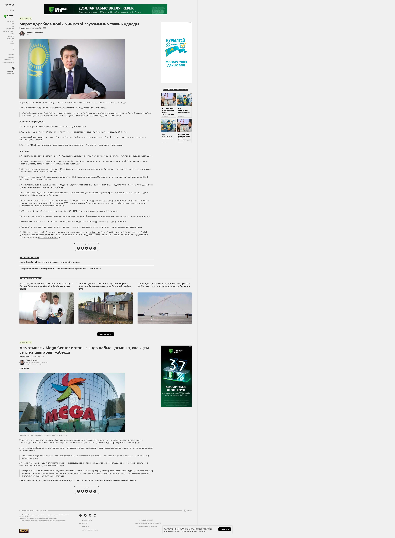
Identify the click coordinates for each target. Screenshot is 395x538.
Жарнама (11, 57)
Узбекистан (10, 73)
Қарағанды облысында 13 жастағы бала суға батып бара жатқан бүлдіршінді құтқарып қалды (46, 286)
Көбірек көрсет (105, 334)
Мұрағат (85, 523)
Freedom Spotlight (8, 62)
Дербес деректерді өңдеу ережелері (150, 523)
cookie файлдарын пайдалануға (187, 531)
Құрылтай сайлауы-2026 (90, 530)
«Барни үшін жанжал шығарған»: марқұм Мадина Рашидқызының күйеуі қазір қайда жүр (104, 286)
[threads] (90, 515)
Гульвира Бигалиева (34, 32)
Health (12, 41)
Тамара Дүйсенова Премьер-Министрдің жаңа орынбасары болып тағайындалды (60, 268)
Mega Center (24, 368)
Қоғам (12, 34)
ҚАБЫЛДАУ (224, 529)
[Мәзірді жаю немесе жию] (13, 49)
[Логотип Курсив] (9, 5)
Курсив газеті (10, 29)
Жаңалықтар (9, 21)
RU (7, 10)
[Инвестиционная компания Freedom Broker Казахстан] (8, 16)
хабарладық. (136, 227)
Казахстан (10, 71)
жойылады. (94, 232)
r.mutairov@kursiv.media (33, 364)
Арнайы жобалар (8, 59)
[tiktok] (85, 515)
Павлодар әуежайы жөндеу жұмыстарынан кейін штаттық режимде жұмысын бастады (164, 285)
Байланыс (85, 526)
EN (10, 10)
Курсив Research (8, 31)
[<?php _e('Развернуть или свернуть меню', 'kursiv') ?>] (13, 68)
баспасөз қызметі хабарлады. (112, 102)
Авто (12, 24)
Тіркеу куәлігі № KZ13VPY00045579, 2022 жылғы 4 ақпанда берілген (38, 518)
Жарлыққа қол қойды (48, 237)
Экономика (10, 38)
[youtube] (95, 515)
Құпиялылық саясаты (146, 520)
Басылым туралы (88, 520)
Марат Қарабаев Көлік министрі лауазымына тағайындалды (49, 262)
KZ (13, 10)
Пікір (12, 26)
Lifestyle (11, 36)
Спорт (12, 43)
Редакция (11, 55)
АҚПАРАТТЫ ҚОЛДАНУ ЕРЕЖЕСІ (148, 526)
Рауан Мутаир (32, 360)
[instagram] (80, 515)
